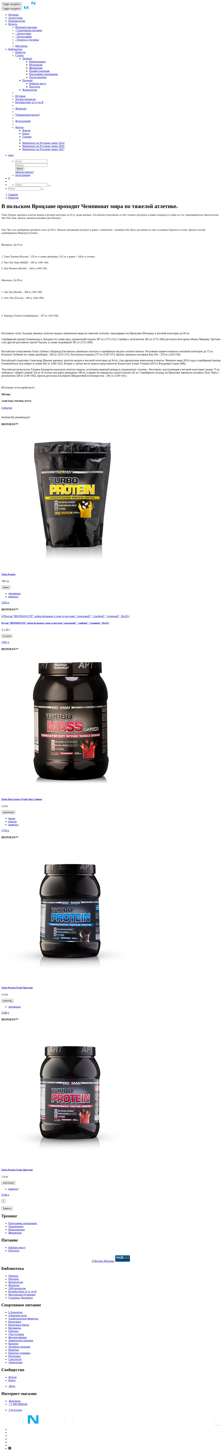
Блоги (25, 133)
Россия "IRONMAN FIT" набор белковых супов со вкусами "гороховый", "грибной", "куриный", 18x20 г (55, 623)
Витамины (14, 1327)
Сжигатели (15, 1359)
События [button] (6, 407)
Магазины (21, 45)
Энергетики (15, 1362)
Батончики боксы (18, 1324)
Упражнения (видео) (27, 114)
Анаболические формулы (23, 1318)
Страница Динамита (20, 1297)
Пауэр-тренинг (38, 77)
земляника (14, 593)
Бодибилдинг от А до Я (29, 102)
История (20, 96)
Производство (16, 20)
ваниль (12, 821)
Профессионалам (39, 71)
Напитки (13, 1349)
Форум (19, 127)
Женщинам (35, 67)
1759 (5, 830)
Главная (13, 194)
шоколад (13, 596)
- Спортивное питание (28, 30)
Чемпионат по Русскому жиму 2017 (43, 149)
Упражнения (15, 1226)
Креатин (13, 1343)
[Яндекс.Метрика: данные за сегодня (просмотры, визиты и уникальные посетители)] (103, 1261)
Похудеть (34, 86)
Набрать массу (37, 83)
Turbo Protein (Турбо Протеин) (17, 987)
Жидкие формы (17, 1337)
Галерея (26, 136)
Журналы (20, 108)
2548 (5, 1012)
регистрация (22, 175)
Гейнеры (13, 1331)
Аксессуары (15, 17)
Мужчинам (35, 64)
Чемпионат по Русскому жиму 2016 (43, 146)
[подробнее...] (70, 567)
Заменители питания (20, 1340)
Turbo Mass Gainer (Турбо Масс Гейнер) (21, 799)
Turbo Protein (8, 574)
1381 (5, 642)
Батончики (14, 1321)
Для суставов (16, 1334)
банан (6, 587)
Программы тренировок (43, 74)
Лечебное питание (19, 1346)
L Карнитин (15, 1312)
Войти (20, 168)
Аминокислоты (17, 1315)
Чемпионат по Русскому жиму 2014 (43, 142)
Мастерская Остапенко (21, 1294)
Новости (20, 52)
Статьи (19, 55)
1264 (5, 602)
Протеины (14, 1356)
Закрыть (7, 1208)
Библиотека (15, 49)
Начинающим (37, 61)
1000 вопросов (17, 1288)
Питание (13, 14)
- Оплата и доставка (27, 39)
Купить (12, 24)
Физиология (29, 89)
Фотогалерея (22, 121)
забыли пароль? (24, 172)
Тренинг (27, 58)
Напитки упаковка (19, 1352)
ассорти (7, 636)
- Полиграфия (23, 36)
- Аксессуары (23, 33)
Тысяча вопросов (25, 99)
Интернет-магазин (26, 27)
